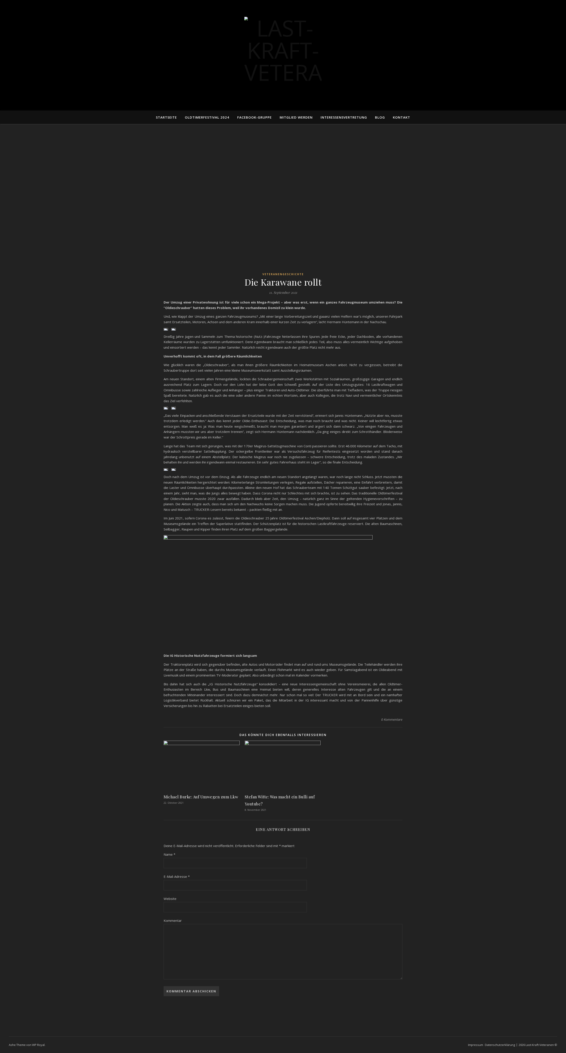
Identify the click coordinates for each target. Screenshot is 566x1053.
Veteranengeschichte (283, 274)
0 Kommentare (391, 719)
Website (170, 898)
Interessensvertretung (344, 117)
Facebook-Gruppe (254, 117)
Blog (380, 117)
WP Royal (38, 1045)
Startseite (166, 117)
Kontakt (401, 117)
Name (169, 854)
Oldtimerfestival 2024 (207, 117)
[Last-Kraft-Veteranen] (283, 55)
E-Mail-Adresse (177, 876)
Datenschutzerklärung (500, 1045)
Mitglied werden (296, 117)
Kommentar (173, 920)
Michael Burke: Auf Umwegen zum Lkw (201, 796)
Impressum (475, 1045)
